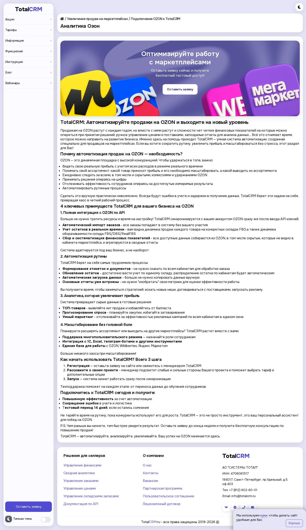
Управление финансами (82, 465)
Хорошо (294, 523)
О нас (147, 465)
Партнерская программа (162, 488)
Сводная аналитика (79, 473)
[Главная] (62, 19)
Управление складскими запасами (91, 496)
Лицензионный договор (161, 504)
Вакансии (150, 481)
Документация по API (80, 504)
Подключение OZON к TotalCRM (155, 19)
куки (263, 515)
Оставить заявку (28, 507)
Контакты (150, 473)
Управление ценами (79, 488)
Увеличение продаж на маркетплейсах (97, 19)
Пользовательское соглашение (168, 496)
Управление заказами (80, 481)
